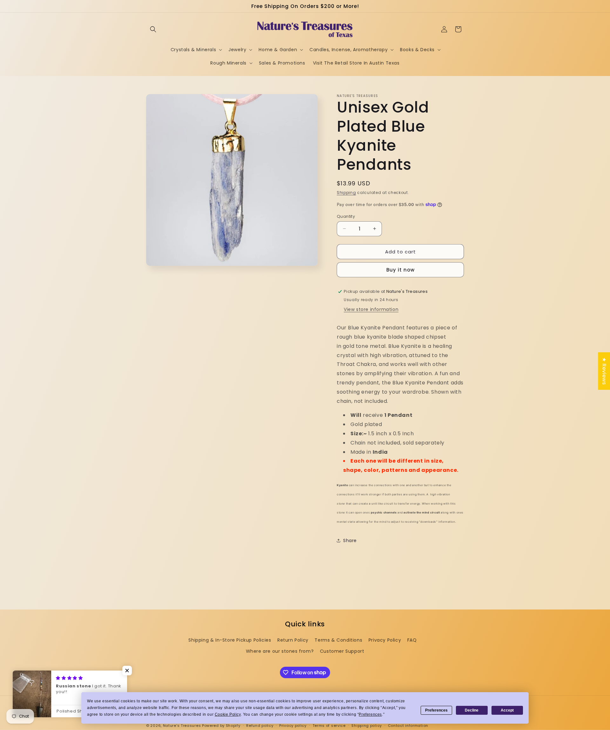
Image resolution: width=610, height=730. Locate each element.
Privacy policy (293, 725)
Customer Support (342, 651)
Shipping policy (366, 725)
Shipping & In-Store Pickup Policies (229, 640)
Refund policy (259, 725)
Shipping (346, 192)
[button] (153, 29)
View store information (371, 309)
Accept (507, 710)
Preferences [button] (370, 714)
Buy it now (400, 269)
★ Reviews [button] (604, 371)
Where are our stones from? (280, 651)
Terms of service (329, 725)
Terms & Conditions (338, 640)
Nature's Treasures (182, 725)
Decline (471, 710)
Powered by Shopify (221, 725)
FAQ (412, 640)
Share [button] (350, 540)
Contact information (408, 725)
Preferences (436, 710)
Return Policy (292, 640)
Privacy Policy (385, 640)
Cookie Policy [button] (228, 714)
